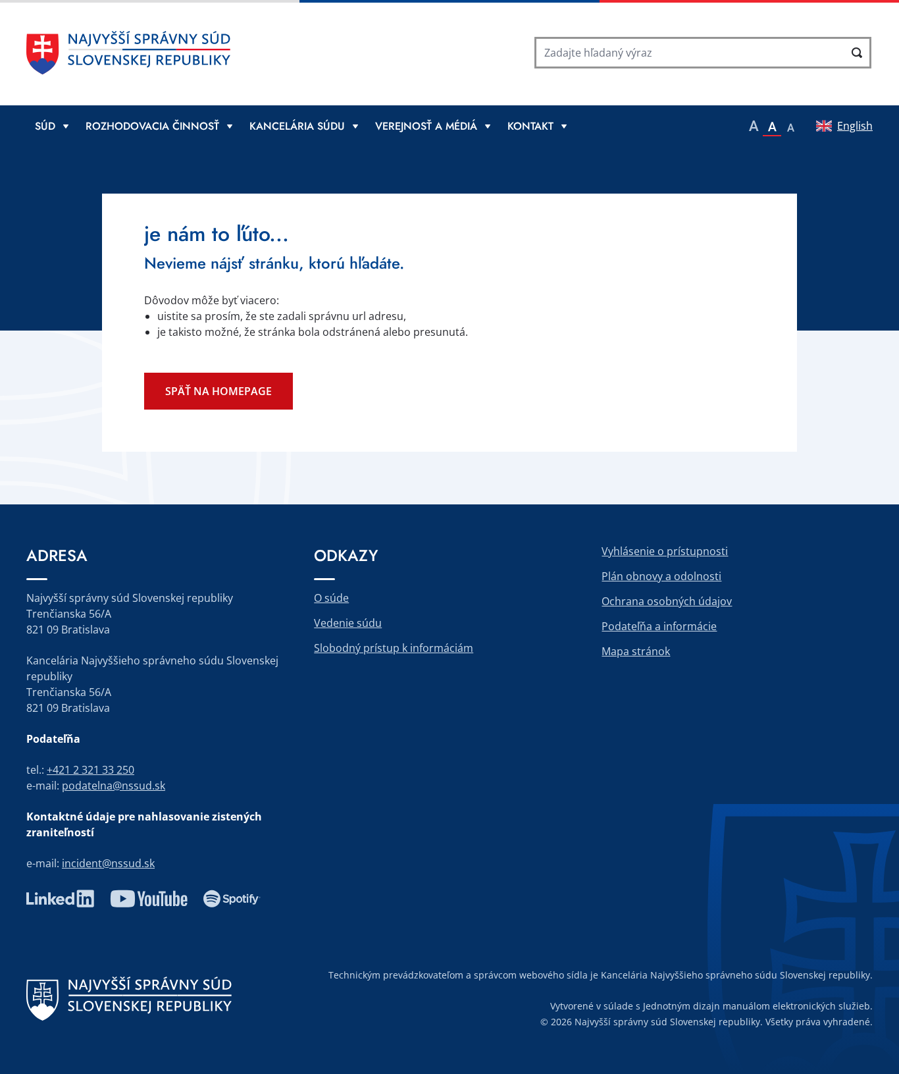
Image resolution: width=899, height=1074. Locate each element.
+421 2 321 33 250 (90, 770)
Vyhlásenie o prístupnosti (665, 551)
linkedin (60, 898)
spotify (232, 898)
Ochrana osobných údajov (667, 601)
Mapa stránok (636, 651)
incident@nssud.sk (108, 863)
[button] (753, 126)
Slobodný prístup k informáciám (393, 648)
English (855, 126)
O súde (331, 598)
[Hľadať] (857, 53)
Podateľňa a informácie (659, 626)
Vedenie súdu (348, 623)
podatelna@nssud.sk (113, 785)
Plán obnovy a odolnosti (661, 576)
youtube (149, 898)
